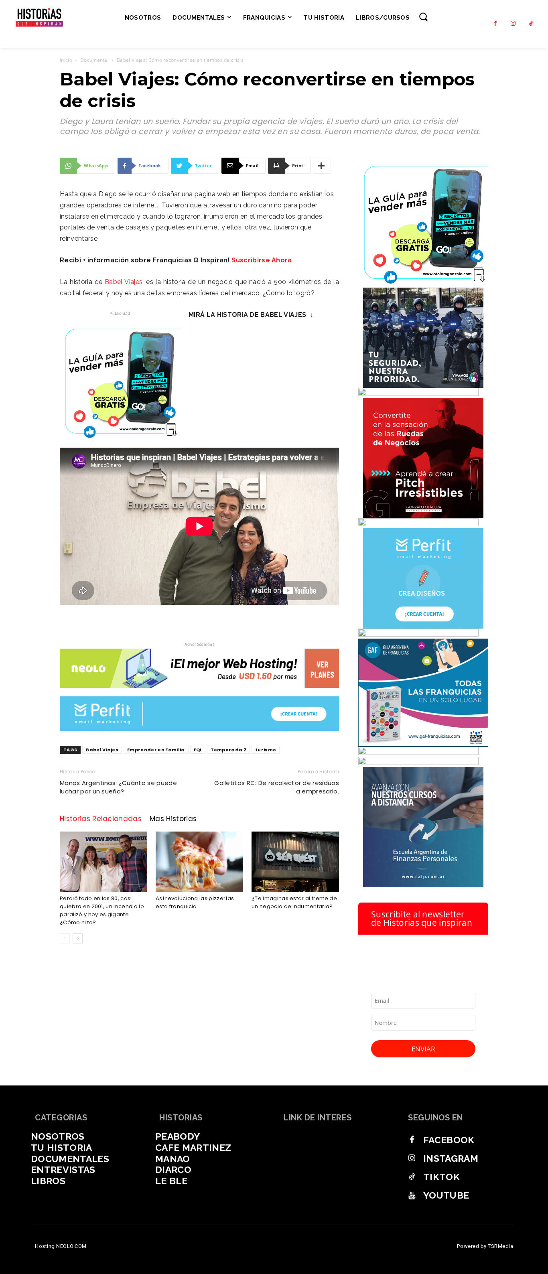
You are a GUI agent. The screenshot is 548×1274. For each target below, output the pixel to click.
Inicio (66, 60)
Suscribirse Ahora (261, 260)
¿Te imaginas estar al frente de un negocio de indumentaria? (294, 902)
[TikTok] (531, 24)
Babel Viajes (123, 282)
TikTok (441, 1176)
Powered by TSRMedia (485, 1246)
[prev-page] (65, 938)
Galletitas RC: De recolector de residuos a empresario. (276, 787)
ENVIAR (423, 1048)
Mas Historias (173, 819)
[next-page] (78, 938)
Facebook (449, 1139)
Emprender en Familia (156, 750)
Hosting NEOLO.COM (61, 1246)
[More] (322, 166)
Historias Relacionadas (101, 819)
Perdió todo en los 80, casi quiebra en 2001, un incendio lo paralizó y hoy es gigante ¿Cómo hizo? (102, 910)
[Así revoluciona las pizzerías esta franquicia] (199, 862)
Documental (94, 60)
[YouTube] (412, 1195)
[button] (423, 16)
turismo (265, 750)
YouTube (446, 1195)
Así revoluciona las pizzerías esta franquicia (195, 902)
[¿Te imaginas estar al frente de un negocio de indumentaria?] (295, 862)
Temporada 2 (229, 750)
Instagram (450, 1158)
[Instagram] (513, 24)
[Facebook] (495, 24)
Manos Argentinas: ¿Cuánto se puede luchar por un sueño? (118, 787)
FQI (198, 750)
